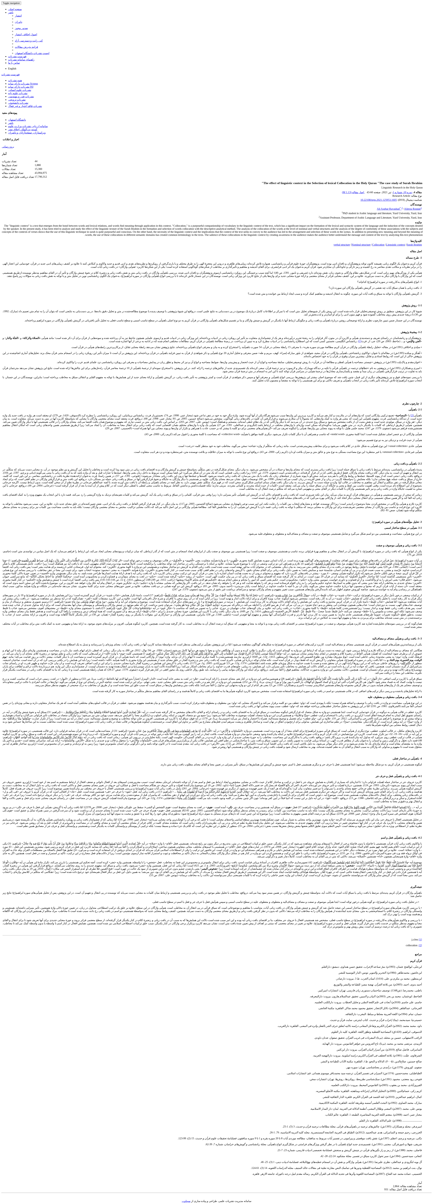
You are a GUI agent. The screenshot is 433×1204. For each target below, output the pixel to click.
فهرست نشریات (17, 56)
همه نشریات (15, 80)
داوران (18, 21)
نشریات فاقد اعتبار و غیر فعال (25, 106)
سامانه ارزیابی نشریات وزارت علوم (28, 126)
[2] (412, 415)
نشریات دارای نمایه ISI (20, 86)
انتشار (18, 15)
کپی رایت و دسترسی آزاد (29, 40)
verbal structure (342, 244)
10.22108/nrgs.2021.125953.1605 (378, 199)
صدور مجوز (21, 28)
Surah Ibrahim (414, 244)
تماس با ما (14, 62)
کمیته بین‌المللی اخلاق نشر (22, 129)
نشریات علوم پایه (17, 93)
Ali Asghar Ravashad (389, 208)
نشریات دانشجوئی (18, 102)
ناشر (10, 12)
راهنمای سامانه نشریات (21, 59)
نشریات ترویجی (17, 99)
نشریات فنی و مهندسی (21, 96)
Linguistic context (395, 244)
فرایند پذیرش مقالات (26, 46)
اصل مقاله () (353, 192)
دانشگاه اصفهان (17, 119)
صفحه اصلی (15, 9)
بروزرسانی (8, 146)
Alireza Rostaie (412, 208)
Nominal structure (361, 244)
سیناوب (186, 1201)
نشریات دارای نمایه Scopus (23, 83)
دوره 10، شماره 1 (402, 192)
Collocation (378, 244)
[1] (359, 341)
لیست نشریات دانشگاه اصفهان (32, 53)
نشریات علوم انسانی (19, 90)
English (12, 68)
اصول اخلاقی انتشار (26, 34)
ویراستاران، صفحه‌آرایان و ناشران (27, 132)
